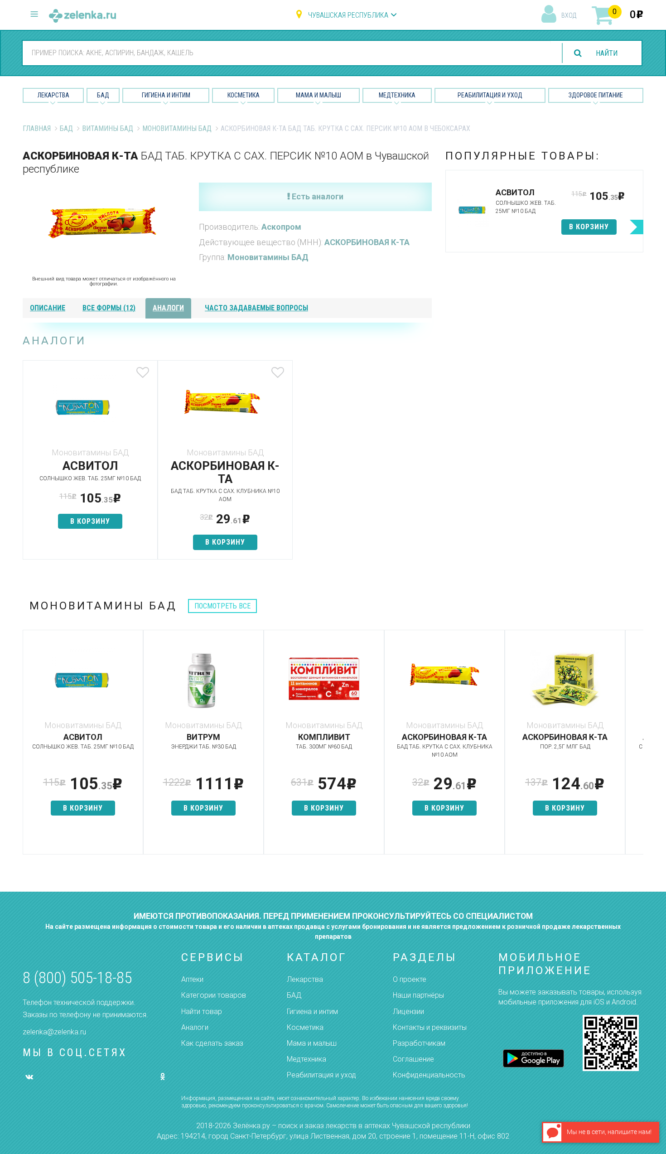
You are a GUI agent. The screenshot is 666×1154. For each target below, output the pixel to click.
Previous (29, 747)
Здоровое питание (596, 95)
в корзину (90, 521)
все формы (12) (108, 308)
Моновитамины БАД (177, 128)
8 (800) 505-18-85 (77, 978)
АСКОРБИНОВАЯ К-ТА (367, 242)
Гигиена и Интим (166, 95)
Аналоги (194, 1027)
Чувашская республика (348, 15)
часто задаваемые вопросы (256, 308)
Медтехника (397, 95)
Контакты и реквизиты (430, 1027)
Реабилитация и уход (490, 95)
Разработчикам (419, 1043)
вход (568, 15)
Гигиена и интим (312, 1011)
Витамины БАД (107, 128)
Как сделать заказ (212, 1043)
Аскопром (281, 227)
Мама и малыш (318, 95)
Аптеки (192, 979)
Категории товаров (213, 995)
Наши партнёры (418, 995)
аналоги (168, 308)
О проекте (409, 979)
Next (636, 747)
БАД (103, 95)
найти (607, 53)
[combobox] (287, 52)
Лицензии (408, 1011)
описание (47, 308)
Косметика (243, 95)
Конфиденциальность (429, 1075)
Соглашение (413, 1059)
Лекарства (53, 95)
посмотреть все (222, 606)
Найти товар (201, 1011)
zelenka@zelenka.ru (54, 1032)
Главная (37, 128)
